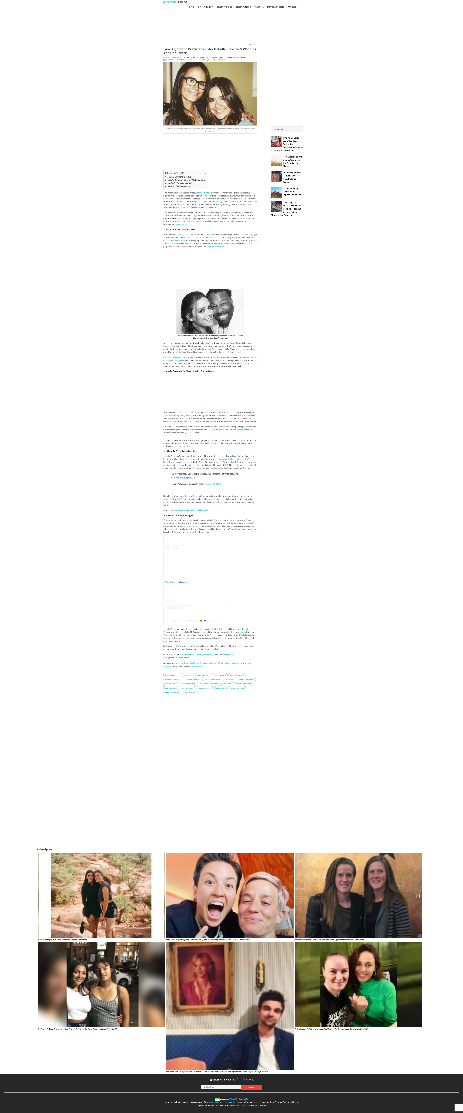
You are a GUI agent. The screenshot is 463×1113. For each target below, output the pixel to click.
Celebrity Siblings (175, 57)
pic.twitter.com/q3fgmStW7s (183, 477)
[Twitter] (246, 1079)
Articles (184, 663)
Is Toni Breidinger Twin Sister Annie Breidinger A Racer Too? (62, 939)
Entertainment (238, 663)
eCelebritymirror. (197, 666)
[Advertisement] (231, 22)
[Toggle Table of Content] (203, 173)
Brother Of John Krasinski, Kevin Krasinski (192, 510)
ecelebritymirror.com (241, 1105)
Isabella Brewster (246, 679)
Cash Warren (220, 675)
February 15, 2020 (213, 484)
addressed (232, 343)
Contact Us (243, 1099)
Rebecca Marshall (172, 692)
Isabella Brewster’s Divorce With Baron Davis (186, 180)
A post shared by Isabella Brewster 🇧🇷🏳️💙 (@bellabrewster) (196, 621)
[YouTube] (250, 1079)
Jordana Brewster (187, 684)
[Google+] (240, 1079)
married (207, 234)
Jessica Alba (170, 684)
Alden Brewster (171, 675)
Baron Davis (188, 675)
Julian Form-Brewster (209, 684)
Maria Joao (221, 688)
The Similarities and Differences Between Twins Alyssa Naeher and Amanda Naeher (329, 939)
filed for (207, 412)
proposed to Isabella (177, 240)
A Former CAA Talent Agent (178, 186)
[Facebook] (237, 1079)
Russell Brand (190, 692)
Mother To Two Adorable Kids (179, 183)
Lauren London (188, 688)
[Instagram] (243, 1079)
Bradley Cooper (204, 675)
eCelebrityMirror (182, 657)
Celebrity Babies (195, 663)
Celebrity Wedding (212, 679)
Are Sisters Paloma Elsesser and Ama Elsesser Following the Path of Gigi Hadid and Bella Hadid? (77, 1029)
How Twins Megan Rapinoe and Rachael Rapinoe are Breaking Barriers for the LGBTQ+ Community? (208, 939)
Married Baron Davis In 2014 (179, 177)
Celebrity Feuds (209, 663)
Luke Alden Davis (205, 688)
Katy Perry (226, 684)
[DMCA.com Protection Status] (222, 1099)
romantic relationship (176, 360)
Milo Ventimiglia (237, 688)
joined (248, 523)
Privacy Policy (229, 1102)
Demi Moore (229, 679)
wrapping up (240, 429)
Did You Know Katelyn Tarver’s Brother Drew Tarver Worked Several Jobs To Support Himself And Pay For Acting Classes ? (217, 1071)
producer (241, 632)
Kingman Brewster (243, 684)
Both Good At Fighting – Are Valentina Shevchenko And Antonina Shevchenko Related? (331, 1029)
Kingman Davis (171, 688)
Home (165, 57)
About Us (234, 1099)
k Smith (223, 60)
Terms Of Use (214, 1102)
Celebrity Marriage (173, 679)
